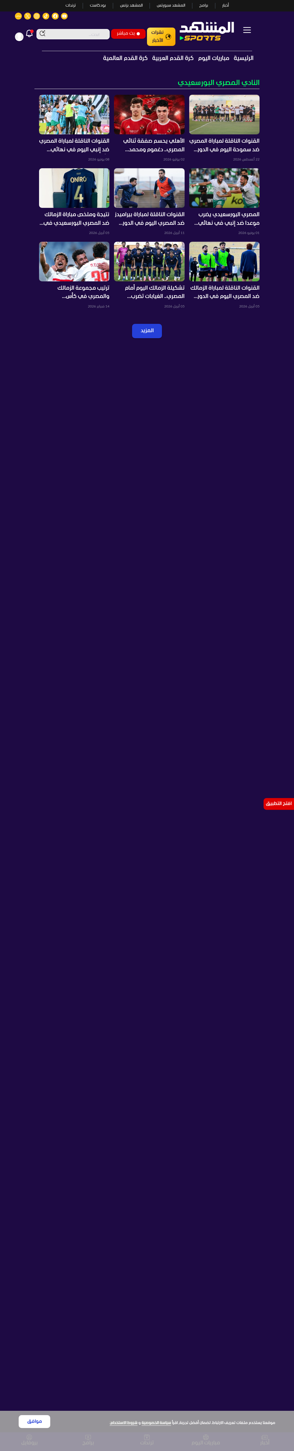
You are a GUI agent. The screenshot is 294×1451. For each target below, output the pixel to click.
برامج (203, 5)
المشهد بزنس (131, 5)
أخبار (225, 5)
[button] (224, 128)
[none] (147, 83)
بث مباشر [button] (126, 33)
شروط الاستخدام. (124, 1423)
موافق (34, 1421)
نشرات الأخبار (157, 36)
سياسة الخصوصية (156, 1423)
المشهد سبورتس (171, 5)
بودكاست (98, 5)
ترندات (70, 5)
